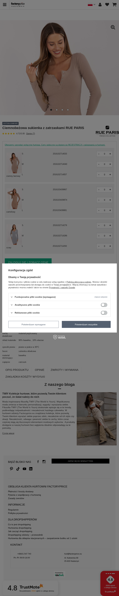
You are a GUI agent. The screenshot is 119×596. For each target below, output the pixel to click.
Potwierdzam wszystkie (86, 324)
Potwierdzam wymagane (34, 324)
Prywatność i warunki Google (62, 287)
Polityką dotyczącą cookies (78, 282)
